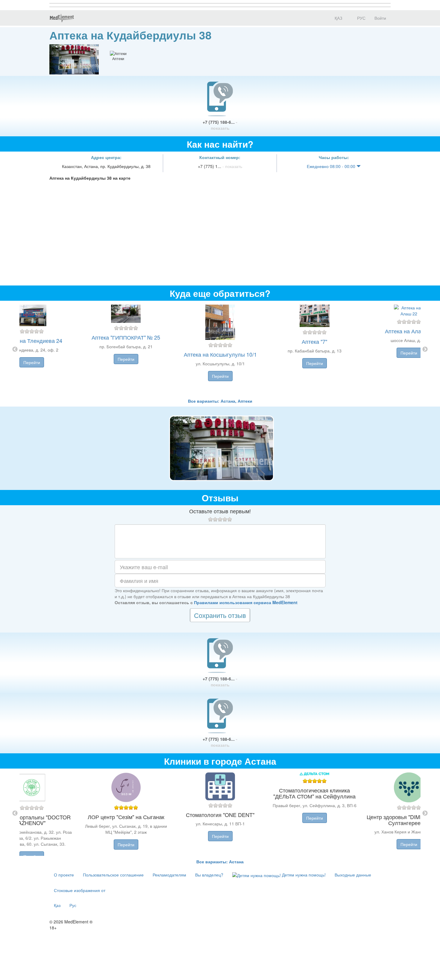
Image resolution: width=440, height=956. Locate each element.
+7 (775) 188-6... (220, 125)
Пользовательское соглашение (113, 875)
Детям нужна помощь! (303, 875)
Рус (72, 905)
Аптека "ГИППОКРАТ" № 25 (126, 337)
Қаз (57, 905)
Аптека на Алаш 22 (409, 331)
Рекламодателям (169, 875)
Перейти (31, 362)
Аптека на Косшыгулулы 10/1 (220, 354)
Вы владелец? (209, 875)
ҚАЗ (337, 18)
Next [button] (425, 349)
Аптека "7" (314, 341)
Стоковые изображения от (79, 890)
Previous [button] (15, 349)
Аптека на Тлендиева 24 (31, 340)
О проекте (64, 875)
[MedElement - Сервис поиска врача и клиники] (61, 17)
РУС (360, 18)
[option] (220, 349)
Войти (380, 18)
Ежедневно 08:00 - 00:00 (331, 166)
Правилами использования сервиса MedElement (246, 602)
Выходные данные (353, 875)
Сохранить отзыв (220, 615)
